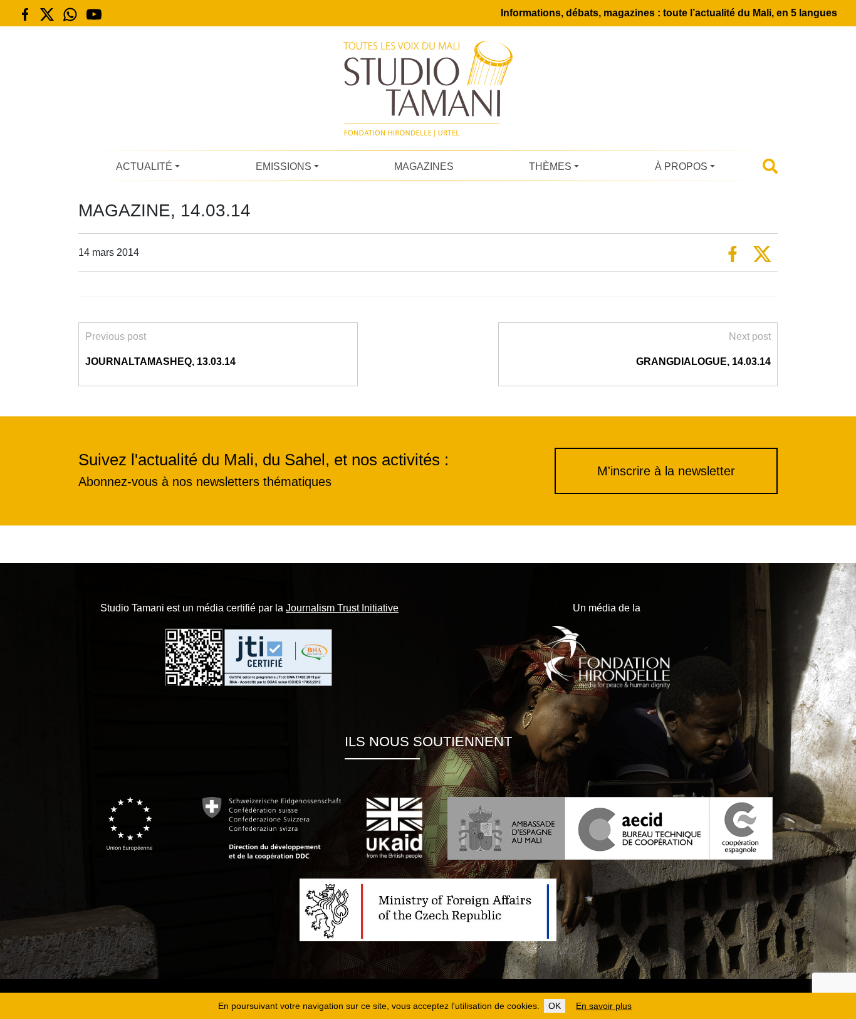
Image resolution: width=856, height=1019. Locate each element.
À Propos (681, 166)
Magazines (424, 166)
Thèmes (550, 166)
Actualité (144, 166)
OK (554, 1006)
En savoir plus (604, 1006)
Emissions (283, 166)
